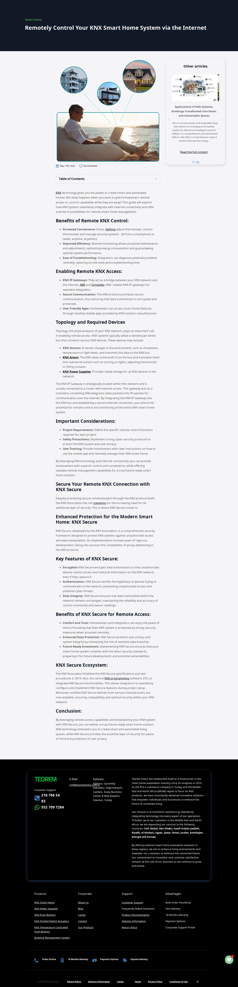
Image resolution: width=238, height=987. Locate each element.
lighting (110, 229)
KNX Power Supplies (77, 372)
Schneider (98, 285)
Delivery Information (134, 921)
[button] (169, 119)
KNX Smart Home (44, 902)
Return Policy (129, 927)
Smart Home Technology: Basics (195, 106)
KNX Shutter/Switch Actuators (51, 921)
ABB (82, 285)
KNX (58, 193)
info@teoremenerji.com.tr (85, 785)
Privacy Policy (155, 981)
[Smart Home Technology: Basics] (195, 87)
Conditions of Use (178, 981)
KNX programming (117, 678)
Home (138, 981)
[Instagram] (197, 981)
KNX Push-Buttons (45, 915)
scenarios (99, 503)
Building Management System (52, 937)
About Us (83, 902)
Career (82, 915)
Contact (82, 921)
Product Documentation (135, 915)
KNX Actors (70, 357)
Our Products (86, 927)
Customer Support (132, 902)
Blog (80, 908)
